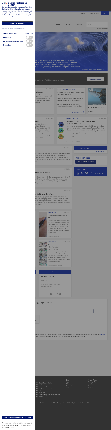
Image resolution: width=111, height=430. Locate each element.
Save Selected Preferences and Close (17, 417)
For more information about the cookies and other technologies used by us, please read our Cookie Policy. (17, 425)
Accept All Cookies (17, 23)
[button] (9, 33)
